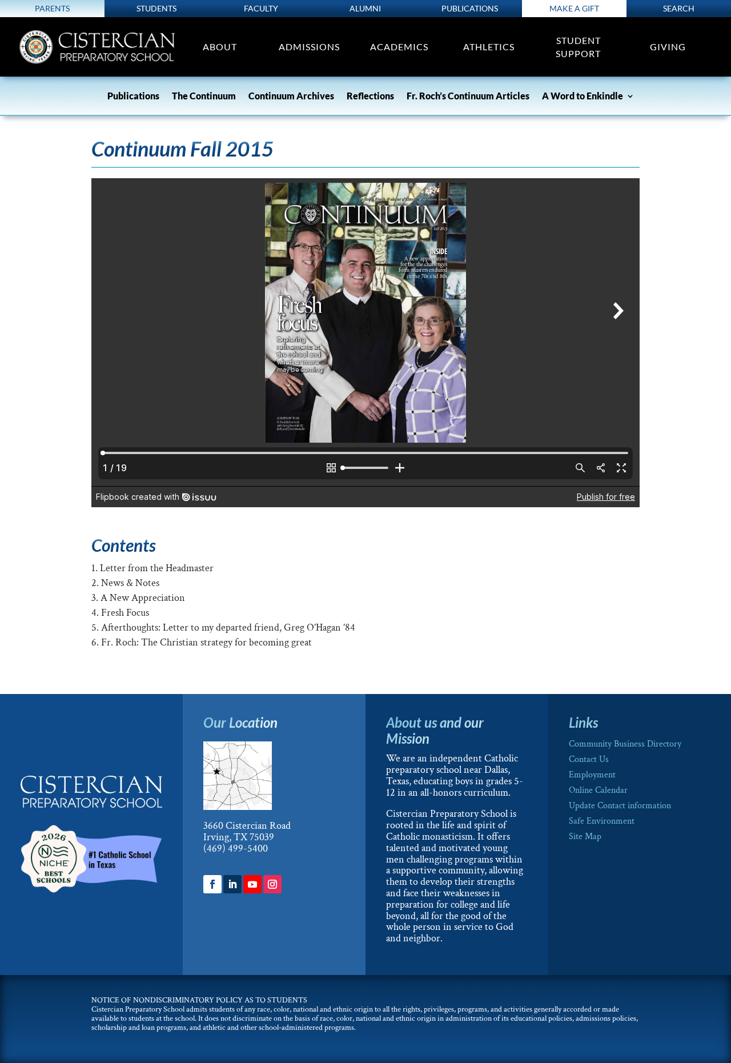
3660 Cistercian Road (247, 825)
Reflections (370, 96)
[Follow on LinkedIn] (232, 884)
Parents (52, 8)
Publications (469, 8)
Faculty (261, 8)
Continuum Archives (291, 96)
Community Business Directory (625, 744)
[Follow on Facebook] (212, 884)
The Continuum (204, 96)
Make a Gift (574, 8)
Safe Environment (601, 821)
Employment (592, 775)
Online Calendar (598, 790)
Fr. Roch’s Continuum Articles (468, 96)
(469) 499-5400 (235, 848)
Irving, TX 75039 (238, 837)
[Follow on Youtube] (252, 884)
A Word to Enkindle (582, 96)
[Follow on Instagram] (272, 884)
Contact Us (589, 759)
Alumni (365, 8)
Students (156, 8)
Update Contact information (620, 806)
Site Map (585, 837)
